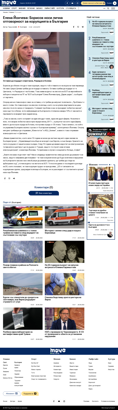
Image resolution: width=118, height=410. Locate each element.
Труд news (110, 220)
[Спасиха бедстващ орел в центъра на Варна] (64, 284)
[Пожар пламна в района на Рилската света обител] (23, 252)
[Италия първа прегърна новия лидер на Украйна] (101, 174)
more (103, 8)
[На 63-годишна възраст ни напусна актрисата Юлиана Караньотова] (64, 252)
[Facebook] (67, 3)
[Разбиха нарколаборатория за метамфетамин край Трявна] (23, 319)
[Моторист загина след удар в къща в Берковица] (64, 217)
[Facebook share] (74, 27)
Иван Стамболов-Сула (100, 234)
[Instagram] (77, 3)
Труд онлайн (12, 27)
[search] (108, 8)
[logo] (8, 3)
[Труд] (58, 351)
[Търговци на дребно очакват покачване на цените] (101, 201)
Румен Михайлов (108, 190)
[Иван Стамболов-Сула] (110, 235)
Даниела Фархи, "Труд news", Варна (101, 66)
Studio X (112, 408)
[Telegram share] (82, 27)
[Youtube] (72, 3)
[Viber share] (78, 27)
